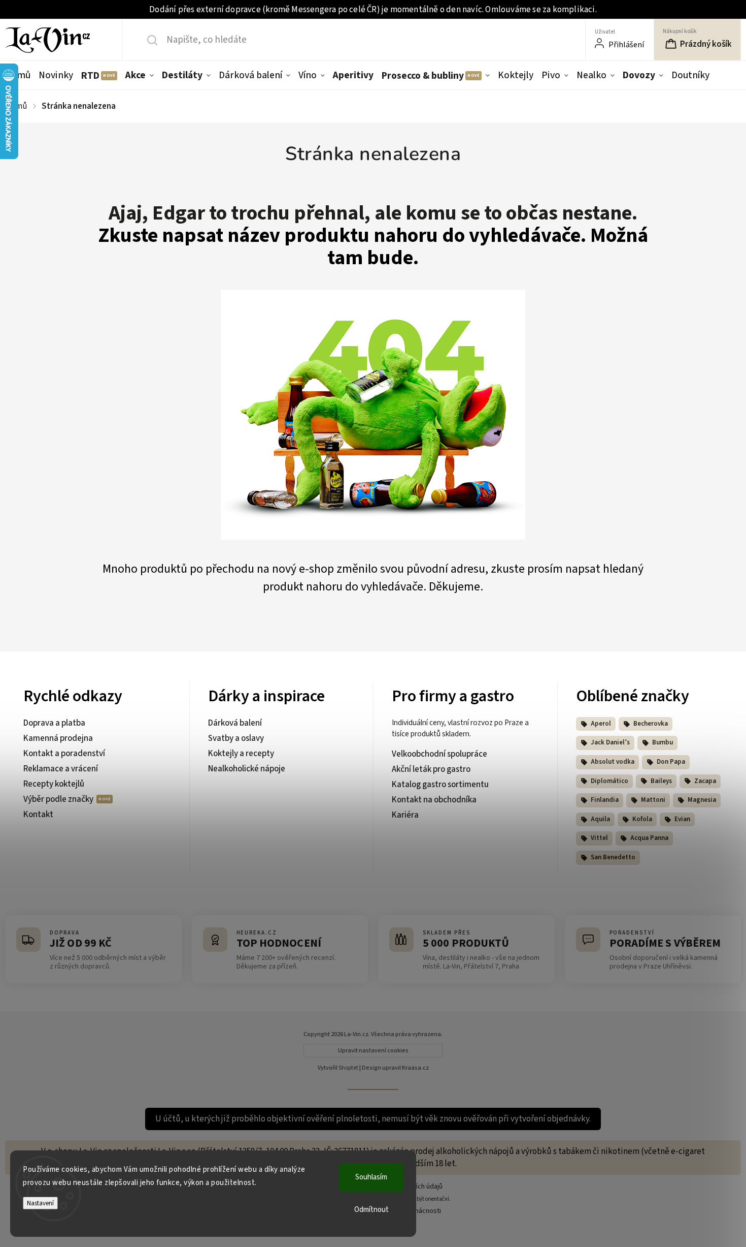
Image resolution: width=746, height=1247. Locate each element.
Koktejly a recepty (241, 753)
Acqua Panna (649, 838)
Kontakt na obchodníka (434, 800)
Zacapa (705, 781)
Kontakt (38, 814)
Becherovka (650, 723)
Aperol (601, 723)
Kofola (642, 819)
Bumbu (662, 742)
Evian (682, 819)
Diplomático (609, 781)
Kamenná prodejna (58, 738)
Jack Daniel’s (610, 742)
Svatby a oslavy (236, 738)
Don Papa (671, 761)
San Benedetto (613, 857)
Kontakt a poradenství (64, 753)
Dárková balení (235, 723)
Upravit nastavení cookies (373, 1050)
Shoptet (348, 1068)
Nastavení (40, 1203)
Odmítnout (371, 1209)
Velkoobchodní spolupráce (439, 754)
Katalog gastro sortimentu (440, 784)
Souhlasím (371, 1177)
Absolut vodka (612, 761)
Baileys (661, 781)
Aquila (600, 819)
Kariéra (405, 815)
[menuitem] (20, 75)
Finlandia (605, 799)
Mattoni (653, 799)
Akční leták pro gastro (431, 769)
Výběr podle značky (59, 799)
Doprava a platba (54, 723)
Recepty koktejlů (53, 784)
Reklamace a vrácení (60, 769)
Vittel (599, 838)
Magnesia (702, 799)
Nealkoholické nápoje (246, 769)
